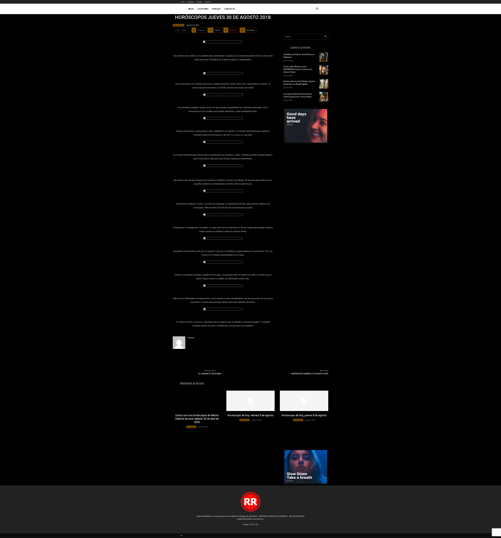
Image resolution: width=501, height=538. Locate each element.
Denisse (191, 337)
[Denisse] (179, 342)
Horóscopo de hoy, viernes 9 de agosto (250, 415)
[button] (317, 9)
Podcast (199, 2)
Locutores (190, 2)
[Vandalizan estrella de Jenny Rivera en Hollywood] (323, 57)
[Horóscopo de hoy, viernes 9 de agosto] (250, 401)
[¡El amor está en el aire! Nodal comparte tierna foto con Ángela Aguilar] (323, 84)
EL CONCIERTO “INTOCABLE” (210, 373)
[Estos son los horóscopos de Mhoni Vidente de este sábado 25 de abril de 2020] (197, 401)
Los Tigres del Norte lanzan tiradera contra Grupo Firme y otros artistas (297, 95)
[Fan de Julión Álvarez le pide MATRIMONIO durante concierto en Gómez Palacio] (323, 70)
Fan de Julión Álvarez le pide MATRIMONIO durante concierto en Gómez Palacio (297, 69)
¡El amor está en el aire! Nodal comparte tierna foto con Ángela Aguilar (299, 82)
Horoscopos (178, 25)
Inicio (183, 2)
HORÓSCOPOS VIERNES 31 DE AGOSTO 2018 (309, 373)
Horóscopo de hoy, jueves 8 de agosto (304, 415)
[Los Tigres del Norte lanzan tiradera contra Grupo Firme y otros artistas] (323, 96)
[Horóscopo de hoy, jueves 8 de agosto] (304, 401)
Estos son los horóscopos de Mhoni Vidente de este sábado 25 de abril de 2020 (197, 418)
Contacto (208, 2)
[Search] (325, 37)
